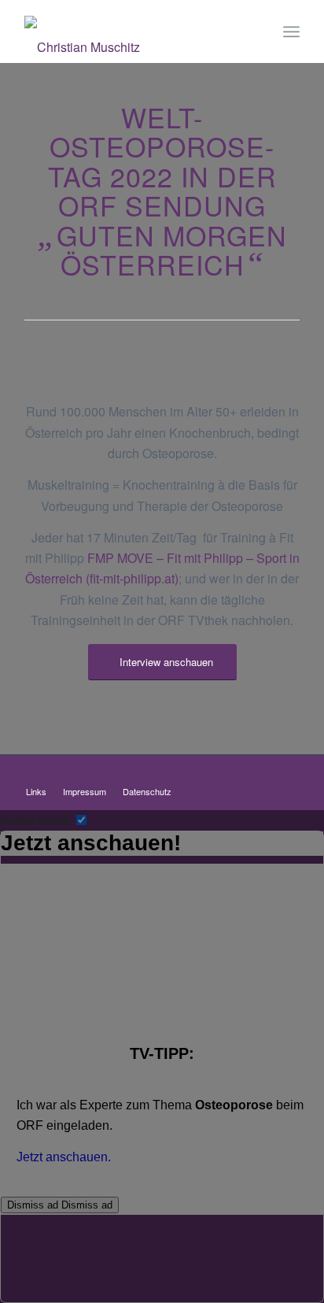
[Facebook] (288, 775)
